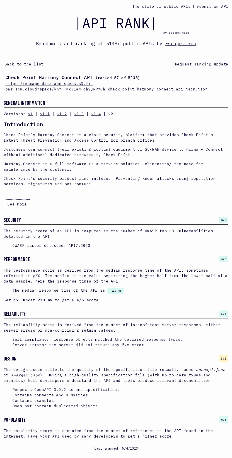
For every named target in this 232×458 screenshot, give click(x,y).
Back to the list (24, 64)
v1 (30, 114)
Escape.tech (180, 43)
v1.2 (62, 114)
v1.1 (45, 114)
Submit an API (212, 6)
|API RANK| (116, 23)
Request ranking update (202, 64)
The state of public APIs (161, 6)
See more (17, 204)
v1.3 (79, 114)
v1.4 (96, 114)
